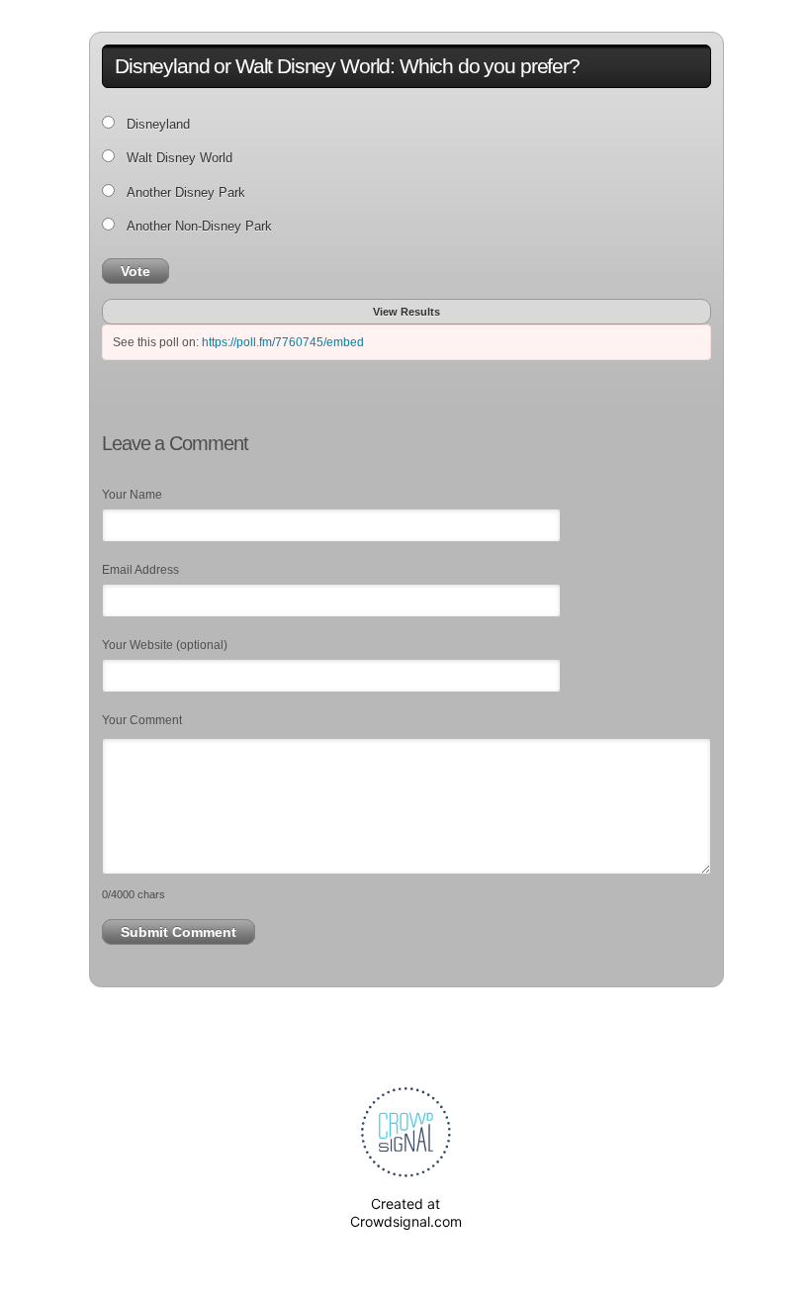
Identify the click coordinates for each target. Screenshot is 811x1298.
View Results (406, 312)
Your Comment (142, 720)
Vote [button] (135, 271)
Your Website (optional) (164, 645)
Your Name (132, 495)
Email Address (140, 570)
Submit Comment (178, 932)
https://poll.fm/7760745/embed (283, 342)
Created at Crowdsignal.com (406, 1212)
